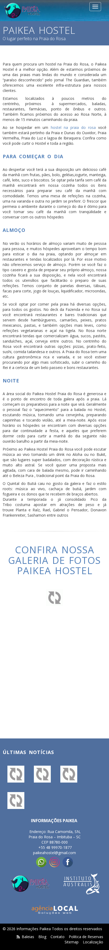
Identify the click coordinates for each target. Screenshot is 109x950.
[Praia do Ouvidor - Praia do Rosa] (69, 774)
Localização (93, 941)
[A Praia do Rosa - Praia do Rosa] (16, 800)
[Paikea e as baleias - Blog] (42, 774)
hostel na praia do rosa (73, 127)
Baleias (28, 936)
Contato (58, 936)
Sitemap (72, 941)
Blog (42, 936)
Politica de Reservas (86, 936)
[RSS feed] (18, 936)
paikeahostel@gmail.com (54, 852)
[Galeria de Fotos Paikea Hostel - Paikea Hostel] (16, 774)
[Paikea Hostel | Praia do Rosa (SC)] (22, 10)
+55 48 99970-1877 (55, 847)
